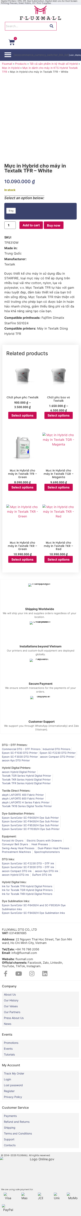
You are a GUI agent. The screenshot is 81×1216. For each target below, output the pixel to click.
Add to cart (31, 225)
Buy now (53, 225)
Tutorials (9, 1054)
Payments (10, 1115)
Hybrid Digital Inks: (14, 882)
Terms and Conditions (18, 1133)
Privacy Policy (13, 1097)
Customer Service (15, 1107)
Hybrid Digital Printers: (16, 767)
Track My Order (14, 1073)
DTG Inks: (8, 859)
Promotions (11, 1042)
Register (9, 1091)
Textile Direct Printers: (16, 790)
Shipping (9, 1127)
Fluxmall (7, 63)
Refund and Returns (16, 1121)
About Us (10, 994)
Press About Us (14, 1018)
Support (9, 1139)
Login (7, 1079)
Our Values (11, 1006)
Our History (11, 1000)
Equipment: (9, 836)
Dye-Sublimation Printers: (18, 813)
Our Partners (12, 1012)
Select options (22, 415)
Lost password (13, 1085)
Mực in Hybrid (10, 67)
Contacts (10, 1145)
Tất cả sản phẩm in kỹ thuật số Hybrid (53, 63)
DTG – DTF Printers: (15, 744)
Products (21, 63)
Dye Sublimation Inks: (16, 901)
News (7, 1023)
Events (8, 1048)
